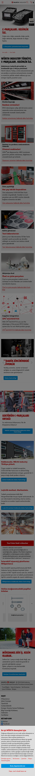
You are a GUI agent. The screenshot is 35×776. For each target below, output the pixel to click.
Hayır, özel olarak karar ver (17, 771)
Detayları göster (6, 758)
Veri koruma (16, 758)
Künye (30, 758)
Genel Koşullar (5, 760)
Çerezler (23, 758)
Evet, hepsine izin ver (17, 766)
